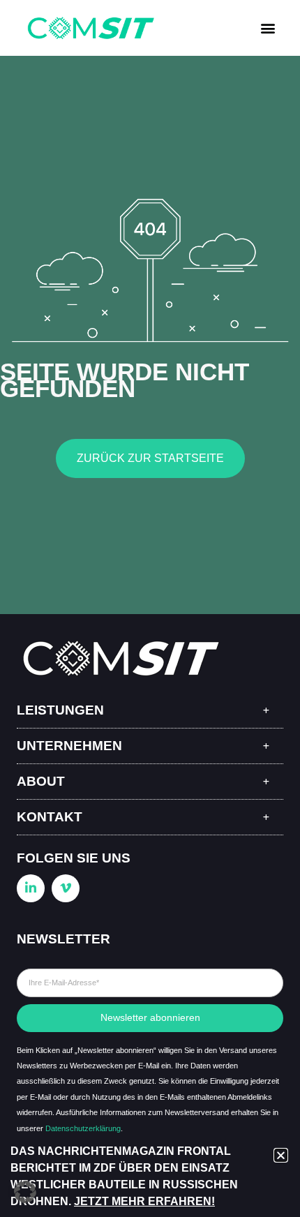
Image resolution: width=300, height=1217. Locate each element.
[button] (267, 28)
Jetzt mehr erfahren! (144, 1201)
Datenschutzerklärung (83, 1128)
